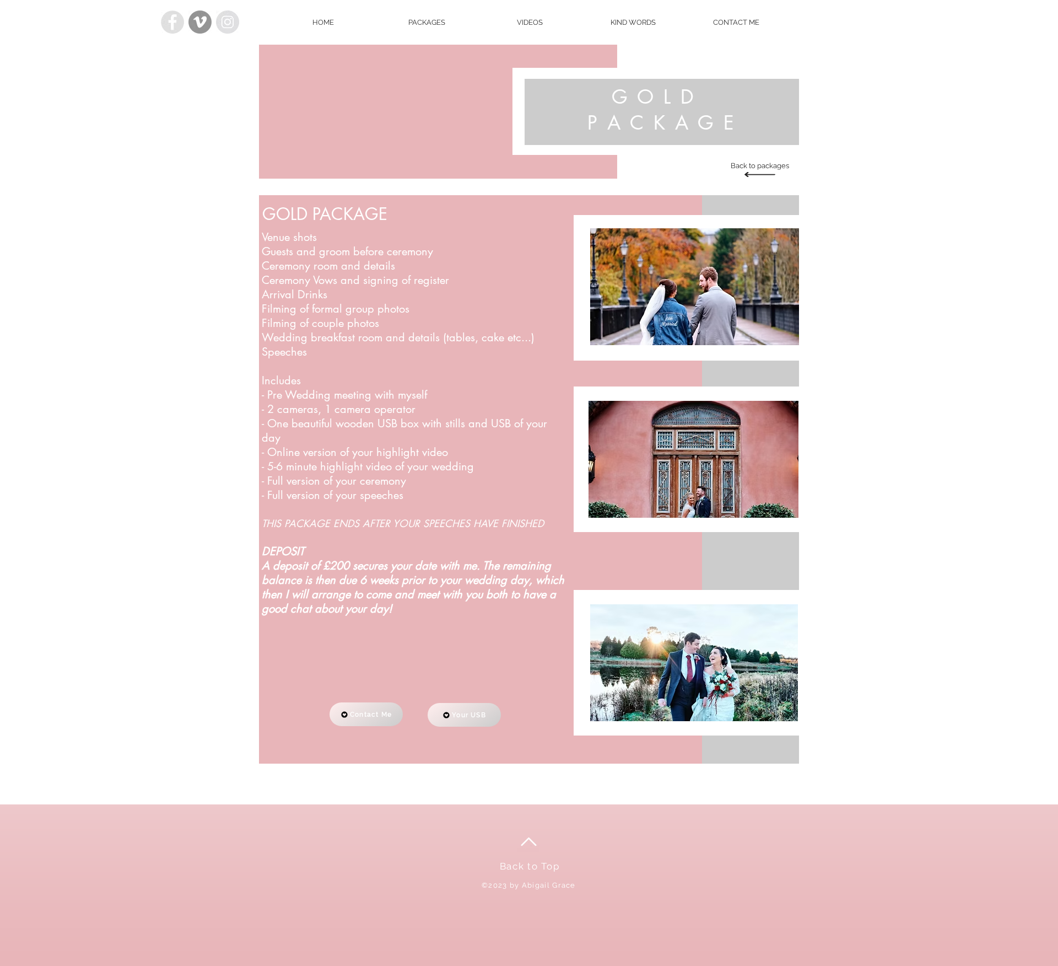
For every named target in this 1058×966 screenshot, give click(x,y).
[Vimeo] (200, 22)
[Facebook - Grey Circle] (172, 22)
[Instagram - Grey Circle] (227, 22)
